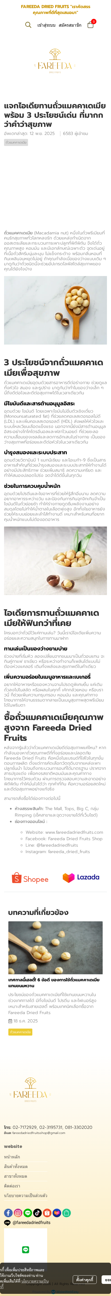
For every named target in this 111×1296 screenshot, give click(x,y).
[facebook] (8, 1213)
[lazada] (57, 1213)
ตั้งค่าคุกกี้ (84, 1279)
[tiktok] (37, 1213)
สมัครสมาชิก (70, 25)
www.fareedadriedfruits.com (74, 832)
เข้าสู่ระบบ (46, 25)
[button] (28, 24)
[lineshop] (66, 1213)
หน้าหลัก (12, 1157)
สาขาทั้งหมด (15, 1176)
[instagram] (18, 1213)
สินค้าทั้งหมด (16, 1166)
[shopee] (47, 1213)
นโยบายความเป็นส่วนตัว (25, 1196)
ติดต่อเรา (12, 1186)
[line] (27, 1213)
